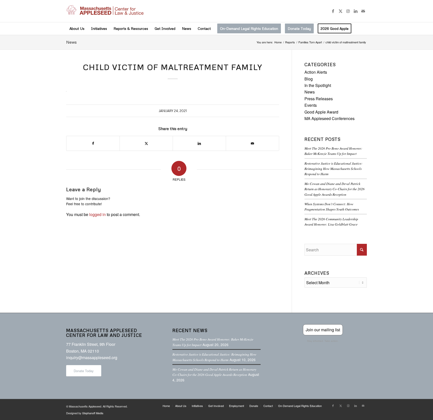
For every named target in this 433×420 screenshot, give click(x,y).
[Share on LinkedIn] (199, 143)
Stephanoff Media (92, 413)
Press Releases (318, 98)
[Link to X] (340, 11)
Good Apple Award (321, 112)
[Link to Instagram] (348, 11)
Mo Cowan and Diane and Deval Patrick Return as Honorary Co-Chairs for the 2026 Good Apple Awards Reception (334, 189)
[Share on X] (146, 143)
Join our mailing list (323, 330)
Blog (308, 79)
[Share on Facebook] (93, 143)
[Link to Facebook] (333, 11)
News (71, 42)
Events (310, 105)
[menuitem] (77, 28)
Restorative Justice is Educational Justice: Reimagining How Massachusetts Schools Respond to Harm (333, 168)
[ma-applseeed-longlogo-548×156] (105, 11)
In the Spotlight (317, 85)
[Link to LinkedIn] (355, 11)
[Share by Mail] (252, 143)
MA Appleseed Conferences (329, 118)
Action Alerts (315, 72)
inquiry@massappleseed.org (91, 357)
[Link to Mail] (363, 11)
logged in (97, 214)
